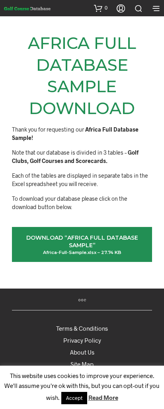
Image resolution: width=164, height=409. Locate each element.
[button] (100, 8)
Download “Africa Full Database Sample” (82, 244)
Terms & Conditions (82, 328)
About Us (82, 352)
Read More (103, 397)
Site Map (82, 364)
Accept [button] (74, 398)
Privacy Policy (82, 340)
